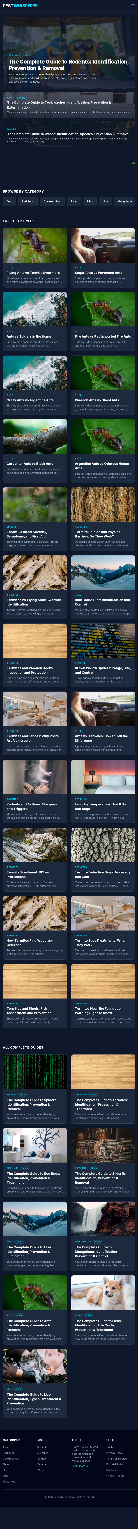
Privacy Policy (114, 1452)
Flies (5, 1470)
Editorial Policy (115, 1464)
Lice (5, 1475)
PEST (20, 5)
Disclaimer (112, 1470)
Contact (111, 1447)
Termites (42, 1464)
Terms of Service (116, 1458)
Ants (5, 1447)
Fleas (6, 1464)
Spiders (42, 1458)
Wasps (41, 1470)
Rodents (42, 1447)
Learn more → (80, 1465)
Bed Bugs (8, 1452)
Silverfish (42, 1452)
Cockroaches (11, 1458)
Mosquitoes (10, 1481)
